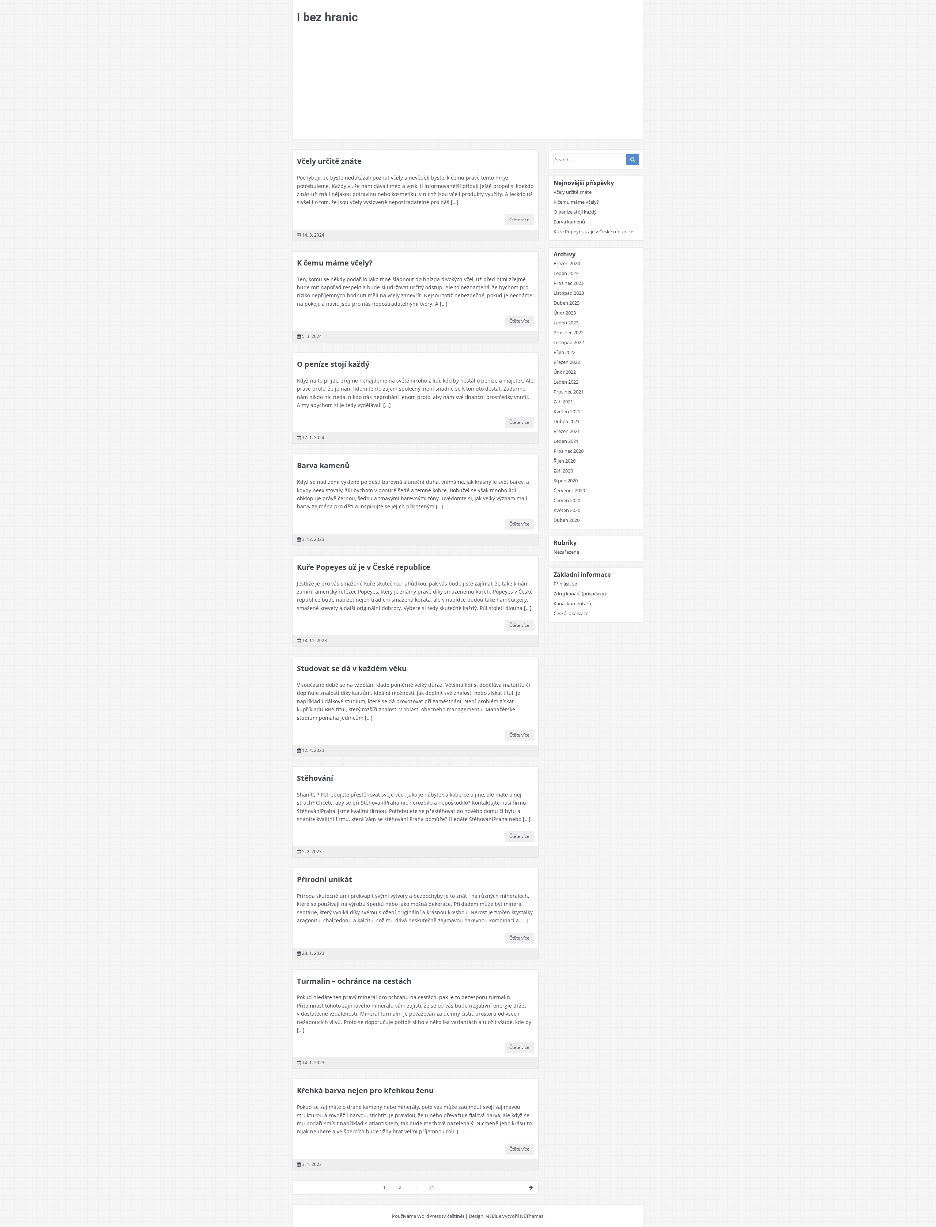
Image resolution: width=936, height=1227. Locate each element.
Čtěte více (519, 220)
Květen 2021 (567, 411)
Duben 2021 (567, 421)
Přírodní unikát (324, 879)
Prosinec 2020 (569, 451)
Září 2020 (563, 470)
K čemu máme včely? (335, 263)
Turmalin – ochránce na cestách (354, 981)
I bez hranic (327, 17)
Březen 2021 (567, 431)
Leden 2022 (566, 382)
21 (431, 1187)
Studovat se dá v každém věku (352, 668)
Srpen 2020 (566, 480)
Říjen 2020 (564, 461)
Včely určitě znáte (329, 161)
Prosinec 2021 (569, 391)
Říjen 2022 (564, 352)
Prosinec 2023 (569, 283)
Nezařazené (566, 552)
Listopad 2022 (569, 342)
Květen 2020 (567, 510)
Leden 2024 (566, 273)
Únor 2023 (565, 312)
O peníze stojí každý (333, 364)
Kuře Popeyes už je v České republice (363, 567)
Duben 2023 (567, 303)
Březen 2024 (567, 263)
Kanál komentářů (572, 603)
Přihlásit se (565, 583)
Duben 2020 (567, 520)
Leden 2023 (566, 322)
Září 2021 (563, 401)
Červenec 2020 (569, 490)
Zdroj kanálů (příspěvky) (580, 593)
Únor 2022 (565, 372)
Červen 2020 (567, 500)
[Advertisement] (468, 84)
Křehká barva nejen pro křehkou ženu (365, 1090)
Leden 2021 (566, 441)
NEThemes (531, 1216)
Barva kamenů (323, 465)
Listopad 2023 (569, 293)
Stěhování (315, 778)
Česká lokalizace (571, 613)
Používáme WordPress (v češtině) (428, 1216)
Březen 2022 (567, 362)
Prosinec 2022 (569, 332)
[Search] (632, 159)
